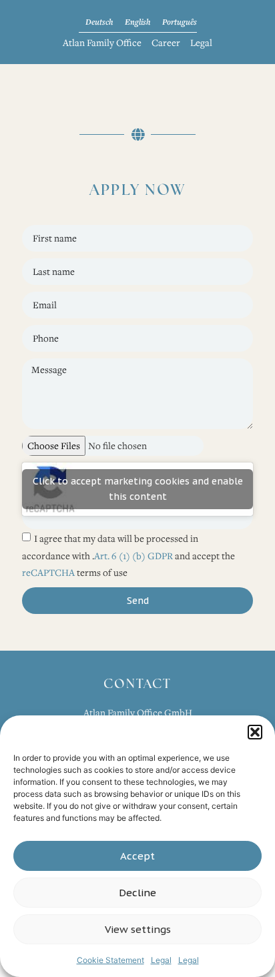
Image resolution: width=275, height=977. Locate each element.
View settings (138, 929)
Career (166, 42)
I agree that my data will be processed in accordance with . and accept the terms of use (128, 555)
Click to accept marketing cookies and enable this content (138, 489)
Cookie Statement (110, 960)
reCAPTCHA (48, 572)
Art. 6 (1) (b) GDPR (134, 555)
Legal (161, 960)
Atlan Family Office (102, 42)
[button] (255, 732)
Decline (137, 892)
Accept (137, 856)
